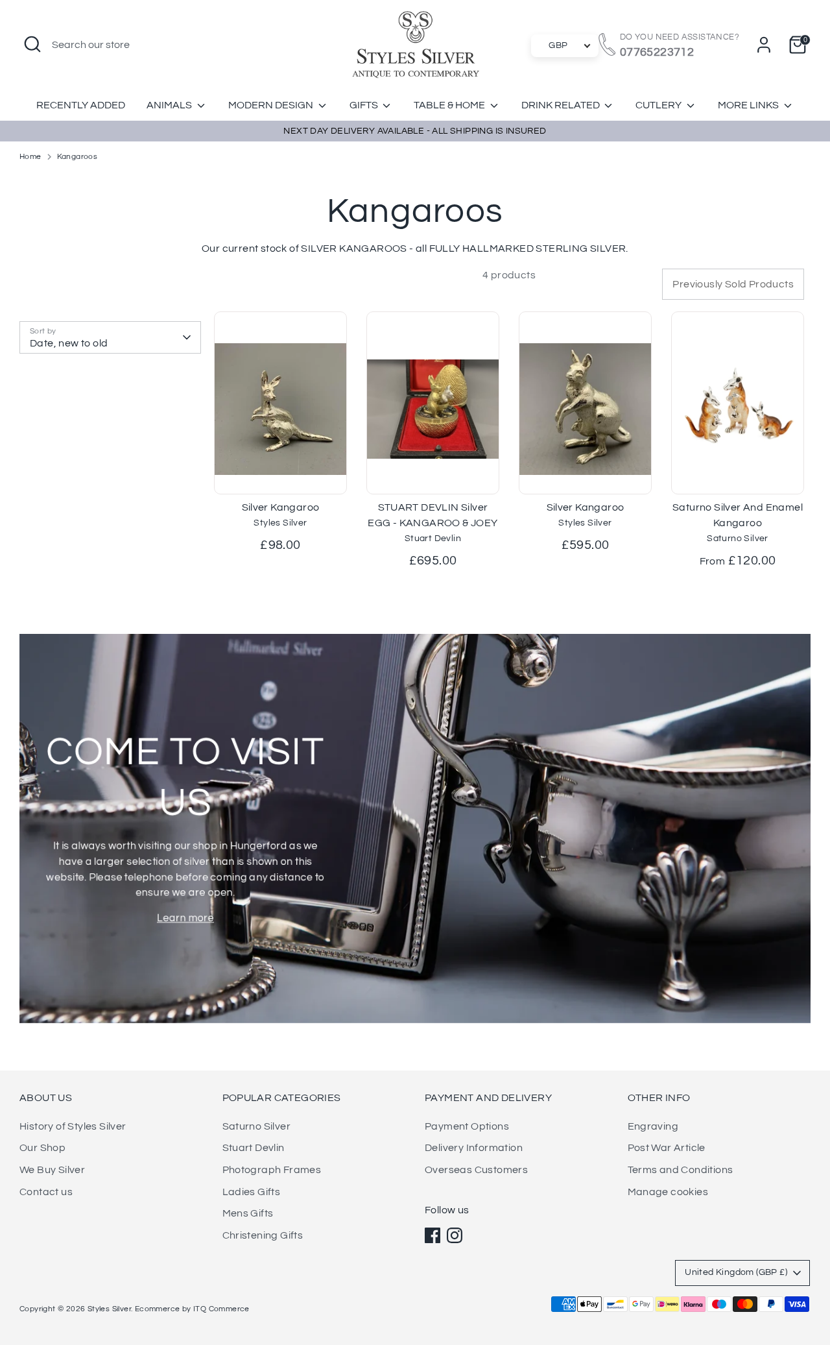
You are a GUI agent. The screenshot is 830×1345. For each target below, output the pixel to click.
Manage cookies (668, 1192)
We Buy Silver (52, 1170)
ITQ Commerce (221, 1309)
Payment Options (467, 1126)
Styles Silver (109, 1309)
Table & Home (450, 105)
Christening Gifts (262, 1235)
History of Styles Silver (72, 1126)
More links (749, 105)
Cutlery (659, 105)
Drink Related (561, 105)
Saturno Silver (256, 1126)
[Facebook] (432, 1235)
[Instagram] (454, 1235)
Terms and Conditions (680, 1170)
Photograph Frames (272, 1170)
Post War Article (667, 1148)
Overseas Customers (476, 1170)
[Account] (764, 45)
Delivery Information (474, 1148)
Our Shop (42, 1148)
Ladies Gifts (251, 1192)
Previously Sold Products (733, 284)
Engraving (653, 1126)
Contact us (46, 1192)
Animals (170, 105)
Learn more (185, 918)
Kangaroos (77, 156)
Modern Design (271, 105)
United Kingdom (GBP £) (736, 1272)
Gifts (365, 105)
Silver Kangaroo (281, 507)
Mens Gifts (248, 1213)
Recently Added (80, 105)
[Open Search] (32, 44)
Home (30, 156)
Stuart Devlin (253, 1148)
